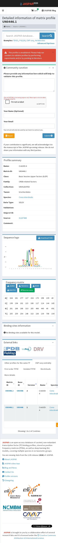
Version (31, 385)
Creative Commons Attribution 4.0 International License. (35, 536)
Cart (36, 10)
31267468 (23, 218)
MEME (36, 286)
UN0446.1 (9, 407)
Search (46, 35)
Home (8, 26)
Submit (47, 135)
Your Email (8, 121)
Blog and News (10, 467)
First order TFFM (11, 369)
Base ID (20, 383)
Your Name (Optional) (14, 111)
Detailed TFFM (29, 369)
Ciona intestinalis (26, 197)
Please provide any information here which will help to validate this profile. (29, 75)
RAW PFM (12, 290)
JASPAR (11, 286)
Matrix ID (9, 383)
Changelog (9, 480)
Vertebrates (40, 40)
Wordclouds (46, 369)
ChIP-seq (30, 40)
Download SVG (46, 238)
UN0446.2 (9, 390)
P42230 (22, 40)
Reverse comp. (28, 290)
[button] (3, 10)
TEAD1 (15, 40)
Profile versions (11, 476)
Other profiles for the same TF (17, 363)
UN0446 (20, 390)
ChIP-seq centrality (43, 363)
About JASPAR (10, 459)
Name (42, 385)
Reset (10, 135)
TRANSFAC (24, 286)
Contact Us (9, 472)
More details (10, 375)
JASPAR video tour (12, 463)
